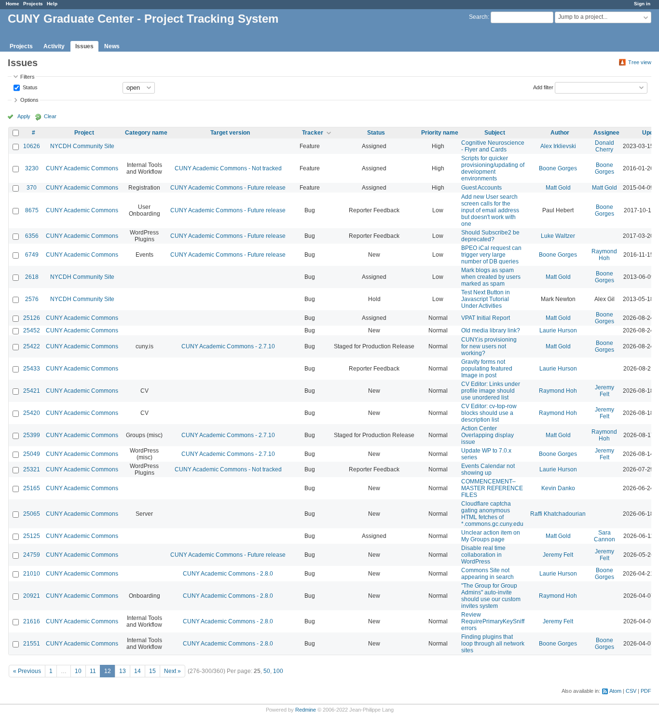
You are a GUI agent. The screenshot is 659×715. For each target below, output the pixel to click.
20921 (31, 595)
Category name (146, 132)
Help (52, 3)
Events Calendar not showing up (488, 469)
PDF (646, 691)
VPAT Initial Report (485, 318)
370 (32, 187)
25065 (31, 513)
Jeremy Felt (604, 391)
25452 (31, 330)
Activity (54, 46)
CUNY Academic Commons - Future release (228, 187)
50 (266, 671)
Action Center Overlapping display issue (487, 435)
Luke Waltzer (558, 236)
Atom (615, 691)
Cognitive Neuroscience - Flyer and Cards (492, 146)
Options (29, 100)
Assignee (606, 132)
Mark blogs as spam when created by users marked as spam (491, 277)
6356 (32, 236)
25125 (31, 536)
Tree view (639, 62)
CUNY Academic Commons (82, 168)
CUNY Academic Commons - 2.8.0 (228, 573)
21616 (31, 621)
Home (12, 3)
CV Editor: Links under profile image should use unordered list (490, 391)
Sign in (642, 3)
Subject (494, 132)
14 (137, 671)
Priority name (439, 132)
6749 (32, 254)
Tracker (312, 132)
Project (84, 132)
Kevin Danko (558, 488)
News (112, 46)
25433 (31, 368)
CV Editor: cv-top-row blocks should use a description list (489, 413)
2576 (32, 299)
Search (478, 17)
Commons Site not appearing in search (487, 573)
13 (122, 671)
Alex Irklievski (558, 146)
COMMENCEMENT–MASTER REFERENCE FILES (492, 488)
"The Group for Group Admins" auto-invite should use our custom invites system (491, 595)
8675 (32, 210)
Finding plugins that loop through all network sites (492, 643)
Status (29, 87)
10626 (31, 146)
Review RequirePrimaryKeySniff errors (492, 621)
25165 (31, 488)
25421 (31, 390)
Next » (172, 671)
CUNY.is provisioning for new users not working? (489, 346)
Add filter (543, 87)
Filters (27, 77)
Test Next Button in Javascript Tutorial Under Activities (485, 299)
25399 (31, 435)
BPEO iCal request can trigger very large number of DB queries (491, 255)
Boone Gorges (558, 168)
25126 (31, 318)
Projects (33, 3)
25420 (31, 413)
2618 (32, 277)
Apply (23, 116)
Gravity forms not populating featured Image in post (486, 368)
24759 (31, 554)
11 (93, 671)
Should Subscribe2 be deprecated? (490, 236)
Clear (50, 116)
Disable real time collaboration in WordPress (483, 555)
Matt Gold (558, 187)
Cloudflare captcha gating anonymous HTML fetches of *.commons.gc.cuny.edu (492, 513)
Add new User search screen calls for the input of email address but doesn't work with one (490, 210)
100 (278, 671)
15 (152, 671)
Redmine (305, 710)
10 (78, 671)
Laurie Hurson (558, 330)
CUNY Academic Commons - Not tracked (228, 168)
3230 (32, 168)
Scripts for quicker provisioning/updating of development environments (492, 168)
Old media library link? (490, 330)
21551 (31, 643)
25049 (31, 454)
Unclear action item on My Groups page (490, 536)
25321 (31, 469)
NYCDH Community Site (82, 146)
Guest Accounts (481, 187)
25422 (31, 346)
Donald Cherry (604, 146)
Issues (84, 46)
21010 (31, 573)
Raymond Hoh (604, 254)
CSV (631, 691)
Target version (230, 132)
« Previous (27, 671)
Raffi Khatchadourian (558, 513)
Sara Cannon (604, 536)
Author (559, 132)
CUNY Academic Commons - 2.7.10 (228, 346)
